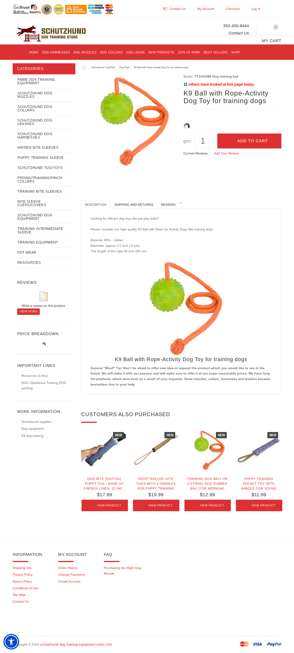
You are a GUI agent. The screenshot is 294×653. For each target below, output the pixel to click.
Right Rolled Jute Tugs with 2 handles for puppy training (155, 483)
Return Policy (22, 581)
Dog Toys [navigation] (124, 67)
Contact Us (239, 33)
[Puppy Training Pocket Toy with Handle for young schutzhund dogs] (258, 450)
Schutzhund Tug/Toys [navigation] (103, 67)
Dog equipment (32, 428)
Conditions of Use (25, 588)
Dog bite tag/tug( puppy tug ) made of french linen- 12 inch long (104, 483)
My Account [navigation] (205, 9)
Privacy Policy (23, 574)
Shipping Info (22, 568)
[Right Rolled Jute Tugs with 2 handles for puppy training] (156, 450)
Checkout (233, 9)
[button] (276, 10)
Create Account (69, 581)
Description (96, 204)
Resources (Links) (34, 375)
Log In (255, 9)
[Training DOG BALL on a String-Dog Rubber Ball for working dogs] (207, 450)
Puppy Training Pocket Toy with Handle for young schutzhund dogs (259, 483)
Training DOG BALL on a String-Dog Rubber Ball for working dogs (207, 483)
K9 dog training (32, 436)
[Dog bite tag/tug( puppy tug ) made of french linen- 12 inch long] (104, 450)
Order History (68, 568)
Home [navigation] (84, 67)
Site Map (19, 595)
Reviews (168, 204)
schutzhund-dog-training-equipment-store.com (76, 644)
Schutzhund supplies (36, 422)
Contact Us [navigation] (178, 9)
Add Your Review (226, 153)
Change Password (71, 574)
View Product (109, 505)
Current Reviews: (196, 153)
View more (28, 311)
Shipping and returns (133, 204)
